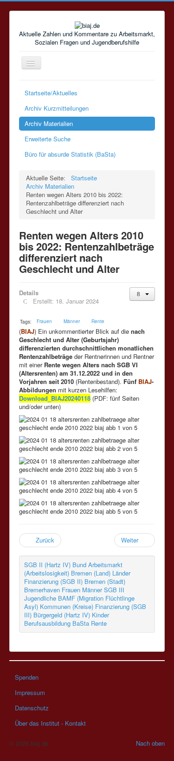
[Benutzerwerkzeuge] (142, 294)
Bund (79, 564)
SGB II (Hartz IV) (47, 564)
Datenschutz (32, 707)
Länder (121, 573)
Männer (92, 589)
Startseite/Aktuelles (51, 92)
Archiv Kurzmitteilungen (57, 108)
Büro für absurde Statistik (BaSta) (70, 154)
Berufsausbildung (47, 623)
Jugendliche (40, 598)
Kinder (100, 614)
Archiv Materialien (49, 123)
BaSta (80, 623)
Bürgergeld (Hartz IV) (61, 614)
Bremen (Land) (90, 573)
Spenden (27, 677)
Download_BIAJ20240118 (54, 398)
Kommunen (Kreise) (66, 606)
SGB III (114, 589)
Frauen (71, 589)
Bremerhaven (42, 589)
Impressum (30, 692)
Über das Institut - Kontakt (50, 723)
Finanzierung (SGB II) (53, 581)
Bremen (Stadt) (104, 581)
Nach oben (150, 743)
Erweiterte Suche (48, 138)
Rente (99, 623)
